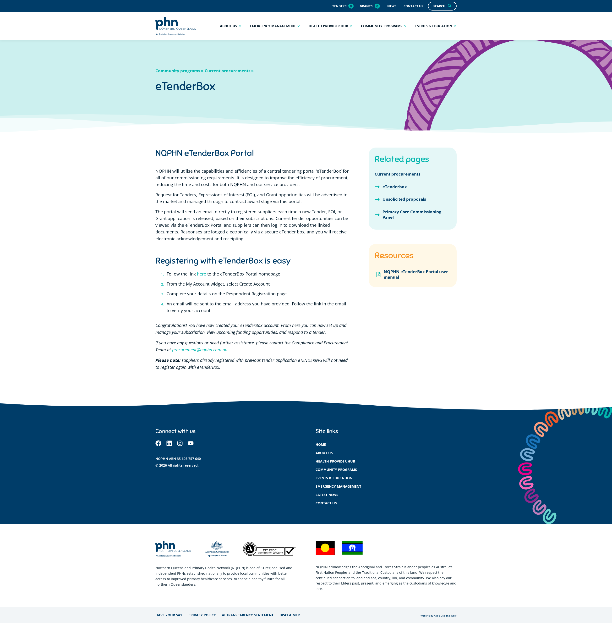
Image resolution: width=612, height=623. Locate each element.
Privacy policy (202, 614)
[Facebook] (158, 443)
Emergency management (338, 486)
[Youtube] (191, 443)
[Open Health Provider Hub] (351, 25)
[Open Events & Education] (455, 25)
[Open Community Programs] (405, 25)
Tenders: (339, 6)
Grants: (366, 6)
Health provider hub (335, 461)
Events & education (334, 477)
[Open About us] (240, 25)
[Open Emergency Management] (298, 25)
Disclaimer (289, 614)
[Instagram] (180, 443)
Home (321, 444)
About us (324, 452)
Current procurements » (229, 71)
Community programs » (179, 71)
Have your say (168, 614)
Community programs (336, 469)
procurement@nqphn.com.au (199, 350)
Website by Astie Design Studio (439, 615)
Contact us (326, 503)
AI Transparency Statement (247, 614)
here (201, 274)
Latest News (327, 494)
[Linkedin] (169, 443)
